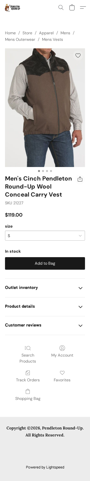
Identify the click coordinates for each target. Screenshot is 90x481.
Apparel (46, 33)
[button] (12, 7)
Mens (65, 33)
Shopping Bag (27, 398)
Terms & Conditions (31, 444)
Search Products (28, 358)
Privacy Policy (64, 444)
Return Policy (67, 451)
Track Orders (28, 380)
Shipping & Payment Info (32, 451)
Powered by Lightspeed (45, 467)
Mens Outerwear (20, 39)
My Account (62, 355)
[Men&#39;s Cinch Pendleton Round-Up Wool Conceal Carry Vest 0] (45, 107)
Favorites (62, 380)
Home (10, 33)
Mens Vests (52, 39)
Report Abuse (55, 459)
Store (27, 33)
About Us (31, 459)
